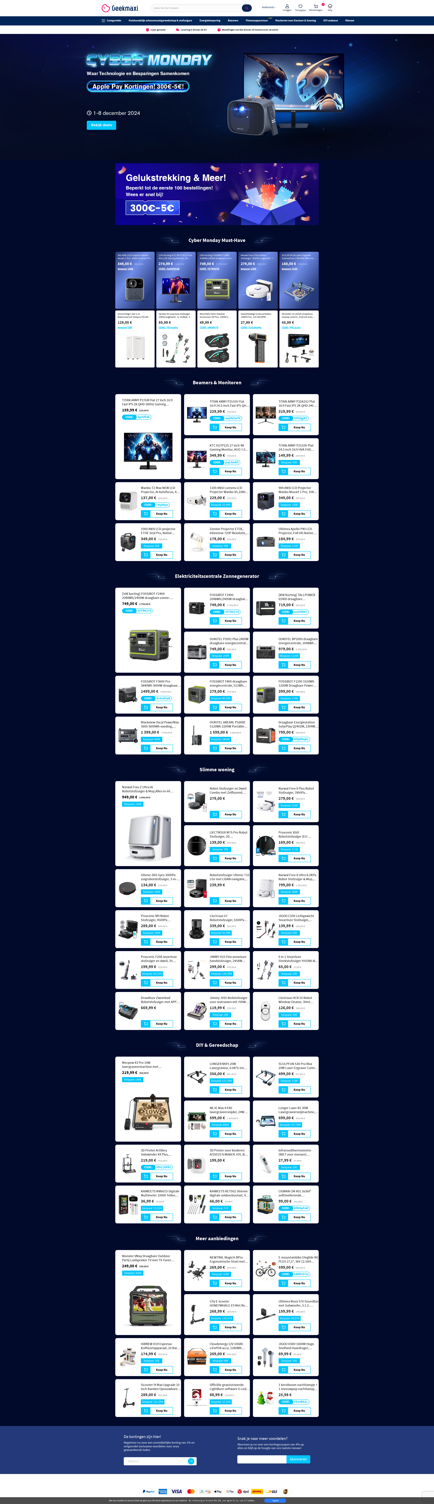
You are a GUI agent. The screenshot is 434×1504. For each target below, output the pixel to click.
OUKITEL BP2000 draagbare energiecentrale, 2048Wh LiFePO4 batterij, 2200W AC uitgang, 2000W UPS (298, 641)
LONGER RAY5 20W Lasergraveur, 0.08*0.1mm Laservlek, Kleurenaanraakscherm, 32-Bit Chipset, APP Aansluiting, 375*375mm (230, 1066)
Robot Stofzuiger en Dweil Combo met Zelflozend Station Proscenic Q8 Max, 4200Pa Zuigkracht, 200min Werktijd (229, 791)
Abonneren (298, 1459)
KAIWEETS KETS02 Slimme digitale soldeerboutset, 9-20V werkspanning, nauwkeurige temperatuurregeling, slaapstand (229, 1193)
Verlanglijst (300, 10)
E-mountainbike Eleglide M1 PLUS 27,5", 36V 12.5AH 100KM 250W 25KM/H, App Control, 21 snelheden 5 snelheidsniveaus (299, 1259)
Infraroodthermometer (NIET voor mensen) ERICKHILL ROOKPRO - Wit (297, 1152)
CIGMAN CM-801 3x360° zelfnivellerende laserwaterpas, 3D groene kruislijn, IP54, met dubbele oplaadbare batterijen (298, 1193)
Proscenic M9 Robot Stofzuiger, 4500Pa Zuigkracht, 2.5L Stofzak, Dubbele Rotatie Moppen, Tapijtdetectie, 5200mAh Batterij (159, 918)
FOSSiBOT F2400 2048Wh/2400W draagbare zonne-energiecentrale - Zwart (228, 597)
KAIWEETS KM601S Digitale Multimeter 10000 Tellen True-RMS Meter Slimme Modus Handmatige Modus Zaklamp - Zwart (160, 1193)
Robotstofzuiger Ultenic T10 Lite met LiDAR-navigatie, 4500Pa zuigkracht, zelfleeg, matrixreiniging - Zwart (229, 877)
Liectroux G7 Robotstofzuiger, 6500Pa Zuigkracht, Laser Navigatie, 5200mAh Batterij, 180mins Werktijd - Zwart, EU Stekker (230, 918)
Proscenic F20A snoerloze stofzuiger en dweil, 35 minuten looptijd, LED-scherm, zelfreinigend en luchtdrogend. (159, 959)
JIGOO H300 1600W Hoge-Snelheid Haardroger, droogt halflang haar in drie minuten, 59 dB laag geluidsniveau (298, 1346)
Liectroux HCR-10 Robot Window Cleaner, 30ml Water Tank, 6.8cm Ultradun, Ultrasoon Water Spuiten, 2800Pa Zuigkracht (298, 1000)
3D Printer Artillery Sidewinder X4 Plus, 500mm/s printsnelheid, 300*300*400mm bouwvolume (158, 1152)
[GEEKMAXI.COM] (120, 8)
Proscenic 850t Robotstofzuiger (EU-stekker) (293, 834)
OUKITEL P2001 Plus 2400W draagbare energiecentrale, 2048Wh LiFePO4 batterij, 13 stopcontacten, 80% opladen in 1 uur (230, 641)
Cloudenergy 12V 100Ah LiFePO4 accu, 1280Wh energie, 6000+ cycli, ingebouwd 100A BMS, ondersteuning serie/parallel (226, 1346)
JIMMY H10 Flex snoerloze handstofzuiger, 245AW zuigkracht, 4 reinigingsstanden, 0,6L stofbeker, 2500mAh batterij (229, 959)
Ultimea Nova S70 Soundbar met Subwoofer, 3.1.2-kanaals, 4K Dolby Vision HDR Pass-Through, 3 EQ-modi (299, 1303)
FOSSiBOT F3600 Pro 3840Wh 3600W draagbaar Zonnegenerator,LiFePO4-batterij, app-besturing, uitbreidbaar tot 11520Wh (159, 683)
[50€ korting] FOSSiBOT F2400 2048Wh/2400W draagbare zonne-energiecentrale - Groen (216, 258)
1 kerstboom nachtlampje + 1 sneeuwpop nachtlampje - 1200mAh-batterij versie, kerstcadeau (298, 1387)
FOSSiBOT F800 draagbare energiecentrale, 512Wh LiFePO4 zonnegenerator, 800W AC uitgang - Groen (228, 683)
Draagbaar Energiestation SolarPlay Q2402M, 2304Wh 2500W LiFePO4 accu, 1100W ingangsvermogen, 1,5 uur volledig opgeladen (298, 724)
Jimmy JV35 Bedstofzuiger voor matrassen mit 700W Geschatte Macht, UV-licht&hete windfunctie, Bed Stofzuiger (229, 1000)
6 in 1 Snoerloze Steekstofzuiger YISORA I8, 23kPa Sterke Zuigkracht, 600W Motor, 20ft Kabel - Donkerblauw (297, 959)
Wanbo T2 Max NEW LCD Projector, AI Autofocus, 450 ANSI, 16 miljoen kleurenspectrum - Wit (160, 490)
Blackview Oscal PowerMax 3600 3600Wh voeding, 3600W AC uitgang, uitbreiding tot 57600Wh (160, 724)
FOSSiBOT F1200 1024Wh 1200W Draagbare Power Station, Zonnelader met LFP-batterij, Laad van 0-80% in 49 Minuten (296, 683)
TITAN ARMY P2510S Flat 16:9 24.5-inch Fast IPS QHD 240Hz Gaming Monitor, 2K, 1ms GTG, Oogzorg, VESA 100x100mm (229, 404)
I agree (275, 1500)
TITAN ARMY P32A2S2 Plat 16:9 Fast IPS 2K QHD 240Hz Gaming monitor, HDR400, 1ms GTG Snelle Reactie (298, 404)
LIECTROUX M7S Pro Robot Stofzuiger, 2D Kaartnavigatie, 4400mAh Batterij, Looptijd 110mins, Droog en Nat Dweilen (229, 834)
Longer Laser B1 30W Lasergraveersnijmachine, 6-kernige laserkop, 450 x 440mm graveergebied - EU (298, 1110)
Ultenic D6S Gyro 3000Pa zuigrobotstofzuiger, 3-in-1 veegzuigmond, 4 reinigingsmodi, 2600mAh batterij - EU (160, 877)
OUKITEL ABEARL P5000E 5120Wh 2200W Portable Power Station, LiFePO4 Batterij (227, 724)
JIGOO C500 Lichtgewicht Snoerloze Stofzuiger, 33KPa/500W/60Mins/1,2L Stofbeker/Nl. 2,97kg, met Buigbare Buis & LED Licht (297, 918)
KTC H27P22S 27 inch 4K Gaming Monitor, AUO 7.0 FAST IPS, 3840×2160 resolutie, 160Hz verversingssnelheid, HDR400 (227, 447)
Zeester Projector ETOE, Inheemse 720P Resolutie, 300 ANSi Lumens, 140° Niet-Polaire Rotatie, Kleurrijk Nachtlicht (230, 531)
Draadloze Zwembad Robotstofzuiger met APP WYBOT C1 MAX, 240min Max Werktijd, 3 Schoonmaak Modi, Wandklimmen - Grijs (158, 1000)
